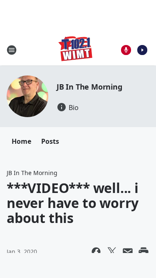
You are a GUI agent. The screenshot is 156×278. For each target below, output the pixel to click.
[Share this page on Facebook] (96, 252)
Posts (50, 141)
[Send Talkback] (126, 50)
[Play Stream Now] (142, 50)
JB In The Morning (89, 87)
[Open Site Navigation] (12, 50)
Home (21, 141)
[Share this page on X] (112, 252)
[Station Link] (75, 49)
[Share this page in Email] (128, 252)
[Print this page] (143, 252)
